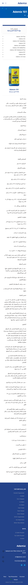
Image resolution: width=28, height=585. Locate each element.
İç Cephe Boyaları (19, 532)
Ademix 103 (22, 43)
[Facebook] (25, 565)
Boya (5, 576)
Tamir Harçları (20, 511)
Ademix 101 (22, 39)
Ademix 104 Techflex (19, 45)
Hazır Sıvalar (21, 508)
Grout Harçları (20, 514)
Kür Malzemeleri (20, 520)
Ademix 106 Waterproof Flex (17, 50)
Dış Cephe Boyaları (19, 535)
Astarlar (22, 496)
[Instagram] (21, 565)
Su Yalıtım (21, 505)
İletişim (16, 579)
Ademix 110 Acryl (20, 57)
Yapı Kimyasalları (12, 576)
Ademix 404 (22, 54)
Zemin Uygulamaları (19, 517)
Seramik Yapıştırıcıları (19, 493)
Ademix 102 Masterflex (19, 41)
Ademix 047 (22, 52)
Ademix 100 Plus (20, 36)
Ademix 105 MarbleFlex (19, 48)
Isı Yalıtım (21, 502)
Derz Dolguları (20, 499)
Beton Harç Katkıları (19, 523)
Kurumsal (22, 576)
